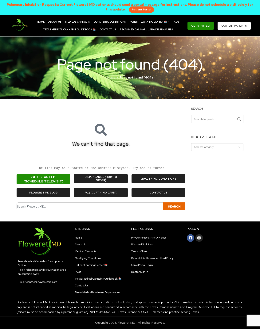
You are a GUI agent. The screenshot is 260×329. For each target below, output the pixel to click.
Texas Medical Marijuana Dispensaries (97, 292)
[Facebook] (190, 238)
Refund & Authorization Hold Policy (152, 258)
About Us (80, 244)
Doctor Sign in (139, 272)
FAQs (78, 272)
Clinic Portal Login (142, 265)
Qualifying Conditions (88, 258)
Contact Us (81, 285)
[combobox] (91, 206)
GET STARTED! (200, 25)
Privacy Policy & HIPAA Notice (149, 237)
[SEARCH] (239, 119)
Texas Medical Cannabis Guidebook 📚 (98, 278)
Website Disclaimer (142, 244)
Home (111, 77)
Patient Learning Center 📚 (91, 265)
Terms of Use (139, 251)
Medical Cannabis (85, 251)
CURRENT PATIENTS (234, 25)
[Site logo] (18, 26)
